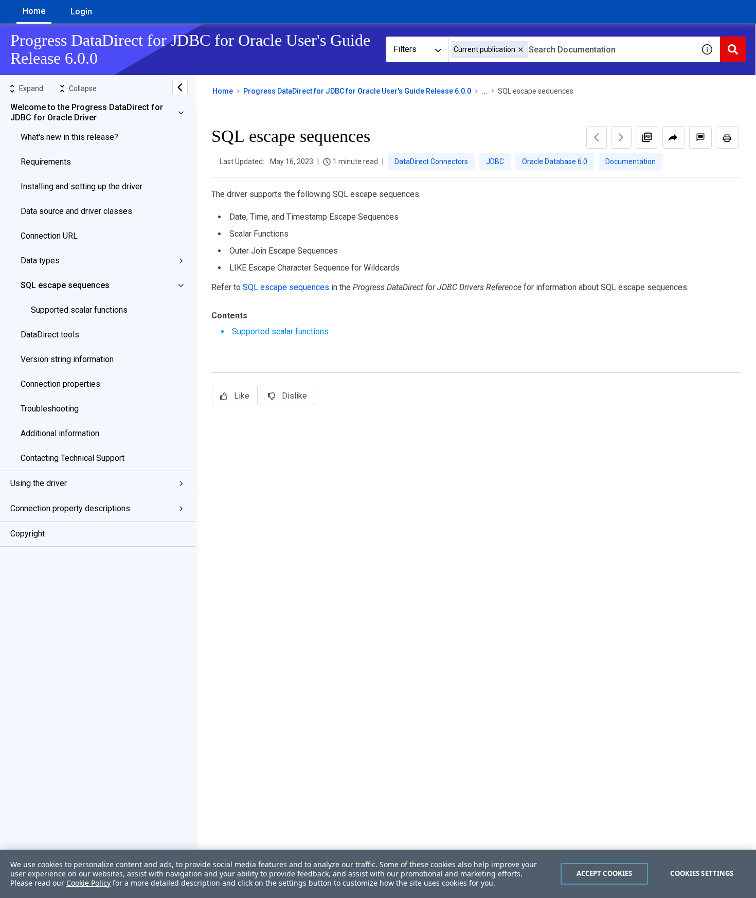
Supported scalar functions (79, 310)
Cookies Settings (701, 873)
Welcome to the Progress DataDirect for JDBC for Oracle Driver (86, 112)
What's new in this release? (69, 137)
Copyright (27, 533)
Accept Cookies (605, 873)
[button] (521, 49)
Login (81, 11)
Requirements (46, 162)
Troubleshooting (50, 409)
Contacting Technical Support (72, 458)
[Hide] (180, 87)
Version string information (67, 359)
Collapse (83, 88)
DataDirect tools (50, 334)
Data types (40, 260)
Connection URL (49, 236)
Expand (31, 88)
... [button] (484, 91)
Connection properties (60, 384)
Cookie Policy (88, 883)
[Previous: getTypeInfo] (596, 137)
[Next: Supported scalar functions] (621, 137)
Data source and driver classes (76, 211)
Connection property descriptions (70, 508)
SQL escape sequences (65, 285)
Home (34, 11)
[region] (378, 874)
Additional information (60, 433)
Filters (405, 49)
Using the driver (38, 483)
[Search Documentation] (733, 49)
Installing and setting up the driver (81, 186)
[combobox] (571, 49)
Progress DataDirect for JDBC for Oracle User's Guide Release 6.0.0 (357, 91)
